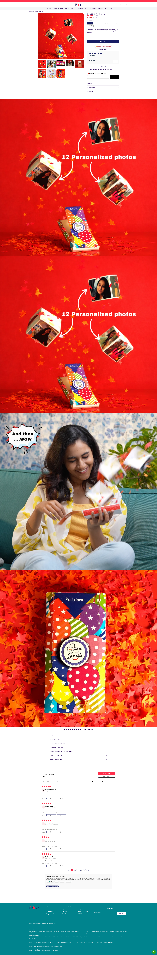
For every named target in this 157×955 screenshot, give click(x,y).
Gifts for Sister (56, 937)
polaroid (94, 931)
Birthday (90, 23)
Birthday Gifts (48, 8)
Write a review (106, 773)
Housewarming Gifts (57, 946)
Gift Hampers (49, 911)
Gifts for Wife (72, 937)
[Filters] (102, 782)
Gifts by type (92, 8)
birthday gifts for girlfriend (84, 933)
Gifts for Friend (97, 937)
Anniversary (96, 23)
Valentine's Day (104, 23)
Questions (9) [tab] (55, 781)
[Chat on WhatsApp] (154, 952)
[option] (61, 36)
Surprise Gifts (40, 950)
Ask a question (106, 776)
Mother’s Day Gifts (42, 942)
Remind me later (103, 49)
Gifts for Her (105, 937)
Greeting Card (54, 950)
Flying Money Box (50, 914)
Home (30, 11)
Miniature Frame (50, 909)
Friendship (90, 25)
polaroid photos (62, 933)
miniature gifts (46, 933)
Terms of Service (52, 923)
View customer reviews (52, 886)
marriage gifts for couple (35, 931)
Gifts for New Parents (120, 937)
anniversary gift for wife (37, 933)
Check (114, 77)
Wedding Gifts (101, 8)
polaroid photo (88, 931)
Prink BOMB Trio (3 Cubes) (38, 11)
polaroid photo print (106, 931)
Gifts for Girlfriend (89, 937)
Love (111, 23)
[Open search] (92, 782)
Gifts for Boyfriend (80, 937)
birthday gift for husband (47, 931)
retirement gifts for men (116, 931)
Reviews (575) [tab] (46, 781)
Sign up (121, 913)
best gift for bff (57, 931)
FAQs (63, 909)
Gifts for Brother (49, 937)
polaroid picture (54, 933)
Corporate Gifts (33, 950)
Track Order (65, 914)
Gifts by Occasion (69, 8)
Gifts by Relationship (81, 8)
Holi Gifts (110, 942)
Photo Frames (47, 950)
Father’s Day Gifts (33, 942)
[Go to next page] (87, 870)
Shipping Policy (91, 87)
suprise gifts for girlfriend (79, 931)
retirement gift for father (72, 933)
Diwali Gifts (99, 942)
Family (115, 23)
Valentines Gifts (92, 942)
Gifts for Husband (65, 937)
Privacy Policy (32, 923)
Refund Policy (38, 923)
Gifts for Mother (40, 937)
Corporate (110, 8)
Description (90, 83)
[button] (90, 15)
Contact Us (65, 911)
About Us (80, 909)
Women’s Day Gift (61, 942)
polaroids (99, 931)
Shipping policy (45, 923)
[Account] (123, 4)
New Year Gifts (84, 942)
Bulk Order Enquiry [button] (103, 66)
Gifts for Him (111, 937)
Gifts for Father (32, 937)
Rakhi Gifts (105, 942)
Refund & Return (91, 91)
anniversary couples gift (66, 931)
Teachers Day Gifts (51, 942)
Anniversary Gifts (58, 8)
